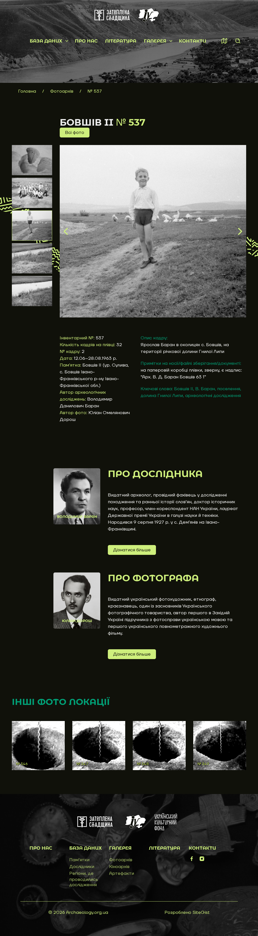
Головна (27, 91)
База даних (46, 41)
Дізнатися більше (132, 550)
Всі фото (74, 132)
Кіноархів (119, 867)
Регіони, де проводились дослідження (83, 879)
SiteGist (201, 912)
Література (120, 41)
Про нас (86, 41)
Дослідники (81, 867)
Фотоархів (62, 91)
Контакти (192, 41)
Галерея (155, 41)
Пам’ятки (79, 860)
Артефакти (121, 873)
